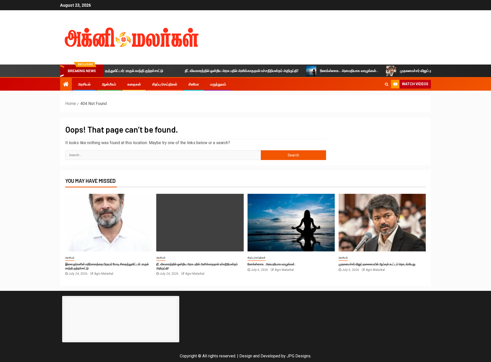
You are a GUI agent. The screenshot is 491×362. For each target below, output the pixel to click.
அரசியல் (84, 84)
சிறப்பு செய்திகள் (164, 84)
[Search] (386, 84)
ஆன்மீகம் (109, 84)
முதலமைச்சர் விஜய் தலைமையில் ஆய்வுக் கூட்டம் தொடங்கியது (437, 71)
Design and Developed (259, 356)
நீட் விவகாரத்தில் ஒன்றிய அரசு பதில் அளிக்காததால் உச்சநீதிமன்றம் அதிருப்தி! (232, 71)
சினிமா (193, 84)
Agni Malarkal (103, 273)
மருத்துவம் (218, 84)
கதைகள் (134, 84)
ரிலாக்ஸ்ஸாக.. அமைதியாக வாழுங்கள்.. (340, 71)
